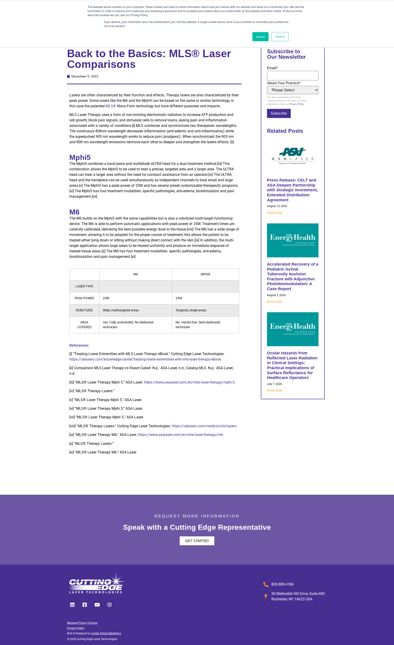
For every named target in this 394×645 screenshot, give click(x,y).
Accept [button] (260, 36)
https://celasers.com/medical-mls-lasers (204, 426)
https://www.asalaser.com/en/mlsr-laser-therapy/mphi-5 (189, 382)
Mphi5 (80, 157)
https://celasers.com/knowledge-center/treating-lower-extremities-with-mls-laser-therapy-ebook (145, 359)
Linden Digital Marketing (106, 633)
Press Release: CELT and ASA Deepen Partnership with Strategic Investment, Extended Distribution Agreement (292, 190)
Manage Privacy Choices (82, 623)
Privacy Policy (297, 104)
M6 (74, 212)
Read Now (274, 213)
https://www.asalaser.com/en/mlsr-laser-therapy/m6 (180, 435)
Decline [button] (280, 36)
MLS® (111, 106)
